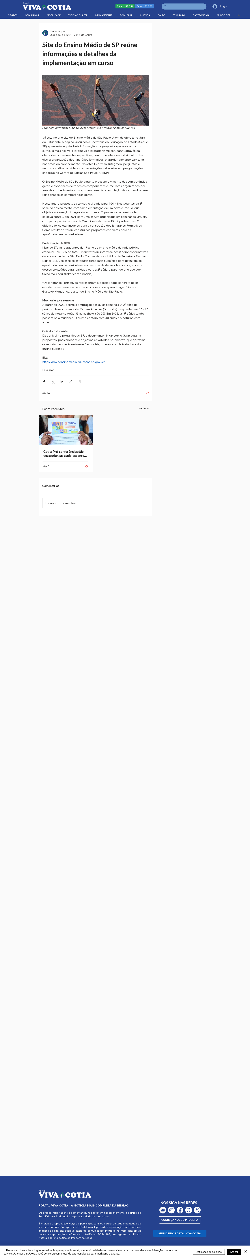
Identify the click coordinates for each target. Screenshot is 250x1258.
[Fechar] (245, 1251)
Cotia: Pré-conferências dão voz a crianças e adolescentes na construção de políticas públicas (64, 453)
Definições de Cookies (209, 1252)
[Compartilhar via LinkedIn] (62, 381)
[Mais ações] (147, 33)
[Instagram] (171, 1210)
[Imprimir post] (80, 381)
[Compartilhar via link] (71, 381)
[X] (197, 1210)
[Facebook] (180, 1210)
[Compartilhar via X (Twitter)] (53, 381)
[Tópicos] (188, 1210)
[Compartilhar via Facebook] (44, 381)
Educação (48, 370)
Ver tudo (144, 408)
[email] (162, 1210)
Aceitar (234, 1252)
